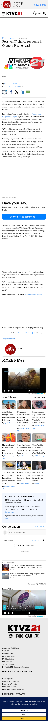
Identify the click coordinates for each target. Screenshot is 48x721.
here (6, 518)
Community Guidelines (10, 648)
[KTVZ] (15, 13)
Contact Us (6, 651)
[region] (24, 556)
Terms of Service (8, 664)
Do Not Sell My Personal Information (15, 667)
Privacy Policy (7, 662)
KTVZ (6, 83)
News (19, 333)
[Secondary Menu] (5, 13)
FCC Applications (8, 656)
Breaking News (7, 678)
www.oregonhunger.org (33, 294)
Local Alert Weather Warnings (13, 689)
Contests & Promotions (10, 681)
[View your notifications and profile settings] (43, 540)
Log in (37, 526)
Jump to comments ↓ (9, 339)
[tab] (8, 540)
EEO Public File (8, 653)
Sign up (42, 526)
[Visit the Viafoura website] (41, 584)
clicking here (9, 512)
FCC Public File (8, 659)
